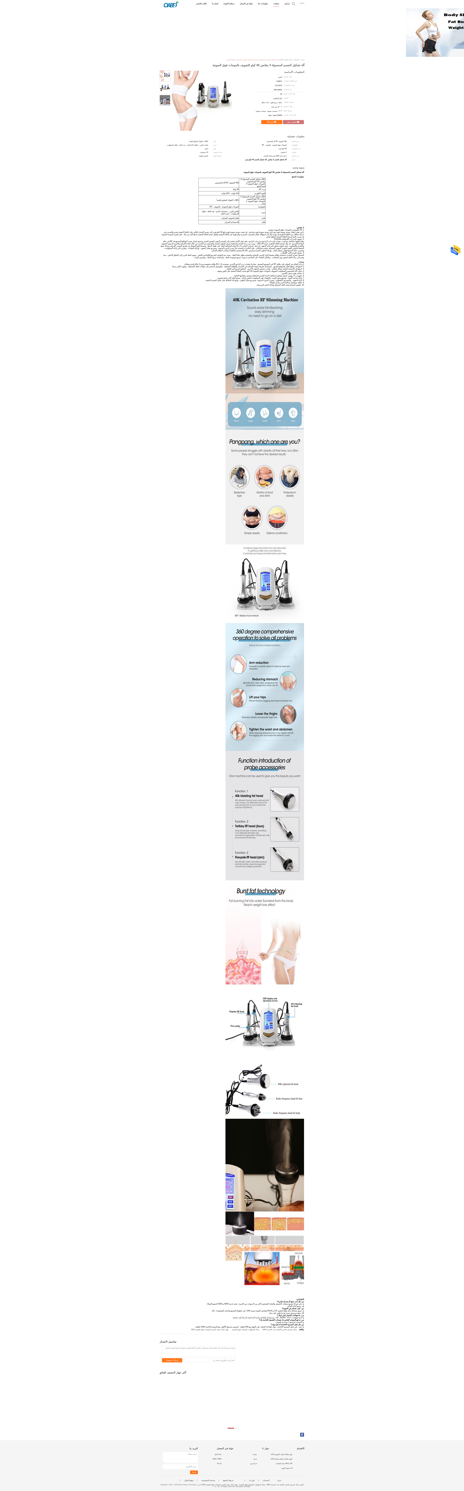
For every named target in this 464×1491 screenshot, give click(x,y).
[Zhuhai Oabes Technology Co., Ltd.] (171, 4)
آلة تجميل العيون (286, 1468)
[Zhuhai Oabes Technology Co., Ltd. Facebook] (302, 1435)
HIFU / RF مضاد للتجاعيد (284, 1463)
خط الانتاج (218, 1454)
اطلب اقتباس (201, 4)
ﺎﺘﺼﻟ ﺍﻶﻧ (270, 122)
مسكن (287, 4)
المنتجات (266, 1480)
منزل (279, 1480)
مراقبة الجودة (229, 4)
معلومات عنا (263, 4)
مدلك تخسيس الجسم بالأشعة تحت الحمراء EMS (280, 1329)
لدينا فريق (253, 1463)
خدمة (255, 1459)
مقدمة (255, 1454)
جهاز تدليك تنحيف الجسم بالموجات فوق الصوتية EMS (210, 1329)
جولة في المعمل (246, 4)
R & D (219, 1463)
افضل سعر (292, 122)
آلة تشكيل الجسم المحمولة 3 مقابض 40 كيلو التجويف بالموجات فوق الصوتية (252, 60)
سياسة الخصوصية (208, 1480)
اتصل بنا (215, 4)
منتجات (276, 4)
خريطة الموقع (228, 1480)
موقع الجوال (189, 1480)
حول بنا (252, 1480)
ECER (248, 1486)
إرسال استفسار (172, 1360)
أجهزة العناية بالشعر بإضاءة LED (281, 1459)
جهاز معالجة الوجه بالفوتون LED (281, 1454)
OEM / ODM (217, 1459)
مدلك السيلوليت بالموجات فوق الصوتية (245, 1329)
